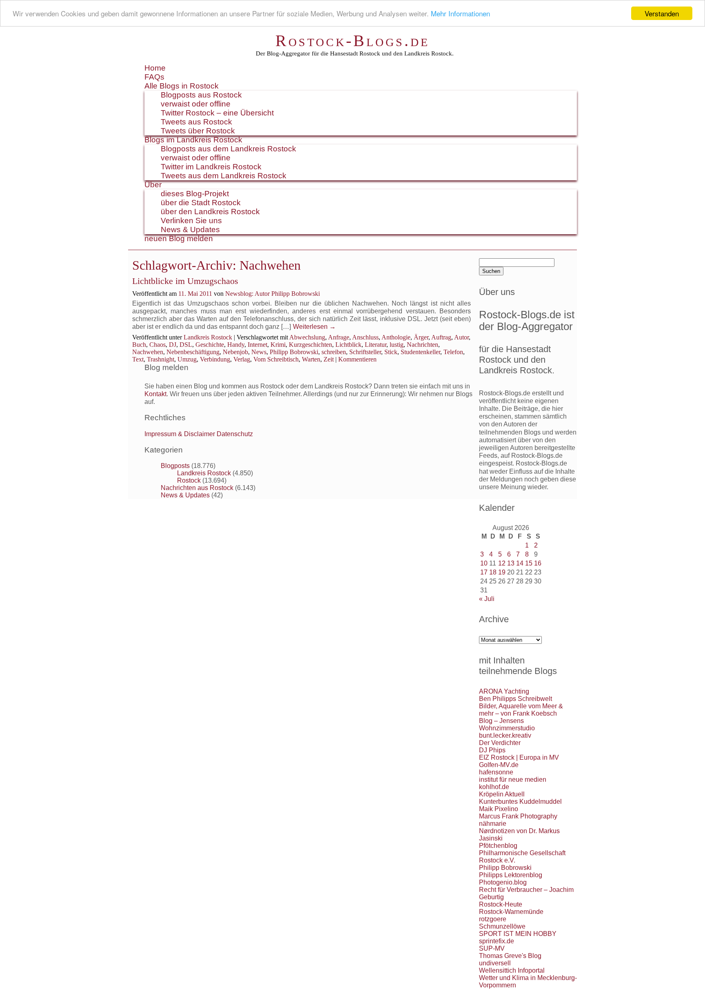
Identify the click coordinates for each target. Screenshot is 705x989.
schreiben (333, 351)
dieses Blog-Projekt (195, 193)
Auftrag (441, 337)
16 (537, 563)
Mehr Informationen (460, 14)
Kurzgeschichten (310, 344)
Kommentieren (357, 359)
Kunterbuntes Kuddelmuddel (520, 801)
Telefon (453, 351)
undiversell (495, 963)
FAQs (154, 77)
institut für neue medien (512, 779)
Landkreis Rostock (208, 337)
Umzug (187, 359)
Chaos (157, 344)
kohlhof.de (494, 786)
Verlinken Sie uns (191, 220)
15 (528, 563)
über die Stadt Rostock (201, 202)
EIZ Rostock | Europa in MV (519, 757)
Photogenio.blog (503, 882)
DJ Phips (492, 750)
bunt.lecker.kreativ (505, 735)
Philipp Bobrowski (294, 351)
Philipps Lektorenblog (510, 874)
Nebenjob (235, 351)
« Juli (486, 598)
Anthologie (395, 337)
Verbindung (215, 359)
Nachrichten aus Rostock (197, 487)
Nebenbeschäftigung (192, 351)
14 (519, 563)
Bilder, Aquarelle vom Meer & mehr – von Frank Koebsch (521, 710)
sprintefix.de (496, 941)
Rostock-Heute (500, 904)
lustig (396, 344)
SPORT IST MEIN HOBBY (517, 933)
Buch (139, 344)
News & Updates (190, 229)
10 (484, 563)
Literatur (375, 344)
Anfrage (338, 337)
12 (501, 563)
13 (510, 563)
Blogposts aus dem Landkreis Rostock (228, 148)
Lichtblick (348, 344)
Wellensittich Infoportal (512, 970)
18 (493, 572)
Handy (235, 344)
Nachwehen (147, 351)
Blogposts (175, 465)
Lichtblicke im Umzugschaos (185, 281)
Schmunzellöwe (502, 926)
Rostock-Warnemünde (511, 911)
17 (484, 572)
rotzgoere (492, 919)
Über (153, 184)
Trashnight (160, 359)
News (258, 351)
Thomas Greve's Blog (510, 955)
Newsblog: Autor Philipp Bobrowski (272, 293)
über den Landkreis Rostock (210, 211)
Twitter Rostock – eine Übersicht (217, 113)
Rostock (189, 480)
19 (501, 572)
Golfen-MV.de (499, 764)
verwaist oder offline (196, 104)
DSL (186, 344)
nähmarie (492, 823)
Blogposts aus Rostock (201, 95)
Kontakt (155, 393)
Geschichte (209, 344)
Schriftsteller (365, 351)
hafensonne (496, 772)
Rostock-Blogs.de (352, 40)
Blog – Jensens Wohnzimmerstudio (507, 724)
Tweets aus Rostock (196, 122)
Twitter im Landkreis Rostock (211, 166)
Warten (311, 359)
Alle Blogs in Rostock (181, 86)
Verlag (241, 359)
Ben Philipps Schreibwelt (515, 698)
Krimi (278, 344)
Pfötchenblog (498, 845)
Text (138, 359)
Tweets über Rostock (198, 130)
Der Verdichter (500, 742)
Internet (257, 344)
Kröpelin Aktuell (502, 794)
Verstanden (662, 13)
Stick (390, 351)
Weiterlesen (314, 326)
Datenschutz (235, 433)
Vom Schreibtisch (276, 359)
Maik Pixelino (498, 808)
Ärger (421, 337)
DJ (172, 344)
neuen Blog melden (178, 238)
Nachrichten (422, 344)
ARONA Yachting (504, 691)
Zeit (329, 359)
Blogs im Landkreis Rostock (193, 139)
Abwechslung (307, 337)
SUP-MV (492, 948)
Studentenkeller (420, 351)
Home (155, 68)
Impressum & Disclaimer (179, 433)
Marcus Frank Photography (518, 816)
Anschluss (365, 337)
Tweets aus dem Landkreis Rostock (223, 175)
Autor (461, 337)
